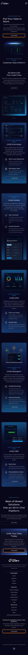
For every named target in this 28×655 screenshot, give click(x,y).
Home (14, 576)
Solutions (13, 578)
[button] (26, 3)
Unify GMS (14, 595)
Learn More (14, 88)
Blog (14, 612)
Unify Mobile (13, 592)
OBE (14, 602)
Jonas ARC (14, 610)
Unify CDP (14, 607)
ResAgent (14, 600)
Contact (14, 583)
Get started (14, 35)
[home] (4, 3)
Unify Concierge (14, 589)
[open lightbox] (14, 131)
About (14, 581)
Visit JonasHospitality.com (14, 615)
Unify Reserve (14, 597)
